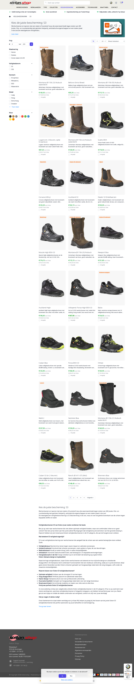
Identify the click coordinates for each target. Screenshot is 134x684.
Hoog (13, 98)
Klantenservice (80, 647)
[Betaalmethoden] (93, 675)
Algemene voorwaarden (83, 650)
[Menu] (131, 665)
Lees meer (15, 34)
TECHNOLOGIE (92, 7)
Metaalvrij (14, 81)
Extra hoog (15, 101)
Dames (13, 55)
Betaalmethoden (80, 645)
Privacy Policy (79, 656)
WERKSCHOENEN (22, 7)
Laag (13, 95)
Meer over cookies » (67, 679)
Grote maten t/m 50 (18, 58)
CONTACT (114, 7)
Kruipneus (15, 78)
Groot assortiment (51, 12)
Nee (71, 676)
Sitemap (78, 659)
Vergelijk (43, 97)
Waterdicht (15, 87)
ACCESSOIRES (80, 7)
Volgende (90, 497)
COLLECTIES (54, 7)
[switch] (128, 677)
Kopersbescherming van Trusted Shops (78, 12)
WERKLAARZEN (36, 7)
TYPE (45, 7)
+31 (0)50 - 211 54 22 (16, 651)
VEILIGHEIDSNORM (67, 7)
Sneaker (14, 104)
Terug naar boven (45, 606)
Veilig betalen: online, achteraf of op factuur (112, 12)
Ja (62, 676)
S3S (12, 69)
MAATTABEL (104, 7)
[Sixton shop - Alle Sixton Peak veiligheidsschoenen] (26, 2)
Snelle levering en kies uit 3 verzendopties (24, 12)
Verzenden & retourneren (84, 642)
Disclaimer (78, 653)
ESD (12, 84)
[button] (116, 3)
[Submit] (31, 44)
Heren (13, 52)
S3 (12, 66)
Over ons (78, 639)
